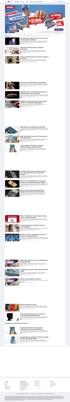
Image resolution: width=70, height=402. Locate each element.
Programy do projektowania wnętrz (24, 384)
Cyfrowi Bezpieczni (7, 387)
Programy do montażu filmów (24, 385)
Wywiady (51, 385)
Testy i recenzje (37, 383)
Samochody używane (53, 384)
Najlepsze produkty (37, 385)
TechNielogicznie (7, 388)
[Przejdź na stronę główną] (6, 2)
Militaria (32, 1)
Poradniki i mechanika (53, 383)
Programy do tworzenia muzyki (24, 383)
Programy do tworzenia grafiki (24, 388)
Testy (51, 382)
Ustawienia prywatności (49, 393)
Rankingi (36, 384)
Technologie (16, 1)
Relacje (51, 386)
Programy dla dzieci (22, 387)
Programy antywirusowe (23, 386)
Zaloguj (61, 1)
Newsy (36, 382)
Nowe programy (22, 389)
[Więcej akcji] (49, 38)
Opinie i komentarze (38, 1)
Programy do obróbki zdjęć (23, 382)
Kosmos (22, 1)
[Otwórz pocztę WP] (54, 1)
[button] (57, 1)
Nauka (27, 1)
